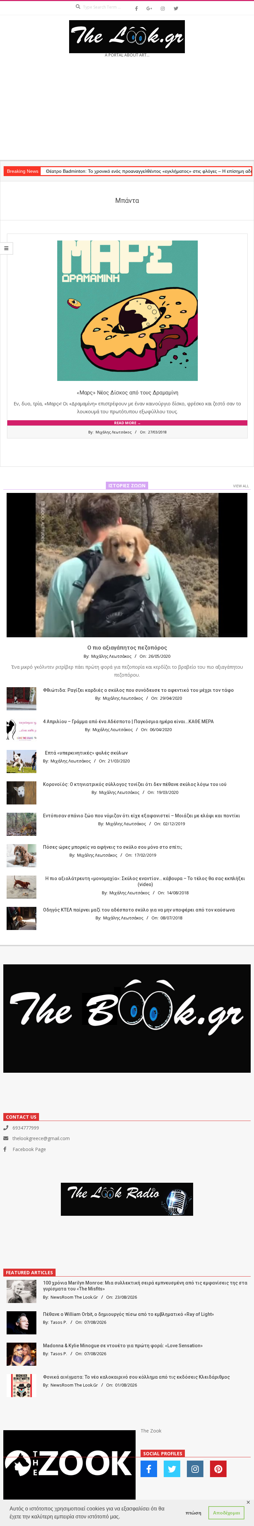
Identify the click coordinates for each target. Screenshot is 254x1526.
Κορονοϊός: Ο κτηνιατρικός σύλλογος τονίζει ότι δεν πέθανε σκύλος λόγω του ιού (135, 784)
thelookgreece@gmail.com (41, 1138)
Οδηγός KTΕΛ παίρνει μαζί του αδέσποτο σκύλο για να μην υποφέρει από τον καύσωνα (139, 909)
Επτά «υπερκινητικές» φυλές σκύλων (86, 753)
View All (241, 485)
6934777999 (26, 1128)
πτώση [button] (193, 1512)
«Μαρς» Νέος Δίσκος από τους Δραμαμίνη (127, 393)
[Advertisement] (127, 111)
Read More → (127, 422)
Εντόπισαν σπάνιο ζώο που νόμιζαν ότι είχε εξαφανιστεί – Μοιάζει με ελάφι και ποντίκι (141, 815)
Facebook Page (29, 1149)
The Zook (151, 1431)
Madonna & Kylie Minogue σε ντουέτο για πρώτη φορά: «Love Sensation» (123, 1345)
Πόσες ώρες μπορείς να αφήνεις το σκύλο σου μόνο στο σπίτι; (112, 847)
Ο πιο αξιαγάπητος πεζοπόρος (127, 647)
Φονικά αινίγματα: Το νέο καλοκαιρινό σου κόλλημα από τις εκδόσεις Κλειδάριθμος (136, 1377)
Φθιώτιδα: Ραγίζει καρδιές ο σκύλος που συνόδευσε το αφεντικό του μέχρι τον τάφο (138, 690)
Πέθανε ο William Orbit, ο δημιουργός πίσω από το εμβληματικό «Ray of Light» (128, 1314)
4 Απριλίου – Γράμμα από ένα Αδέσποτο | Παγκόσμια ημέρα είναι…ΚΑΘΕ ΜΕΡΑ (128, 721)
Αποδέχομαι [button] (226, 1512)
